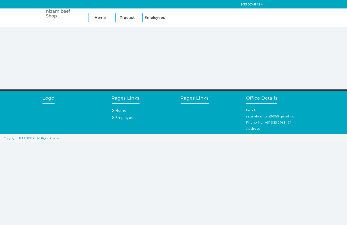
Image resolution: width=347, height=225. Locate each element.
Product (127, 18)
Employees (154, 18)
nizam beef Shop (58, 14)
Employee (123, 118)
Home (100, 18)
